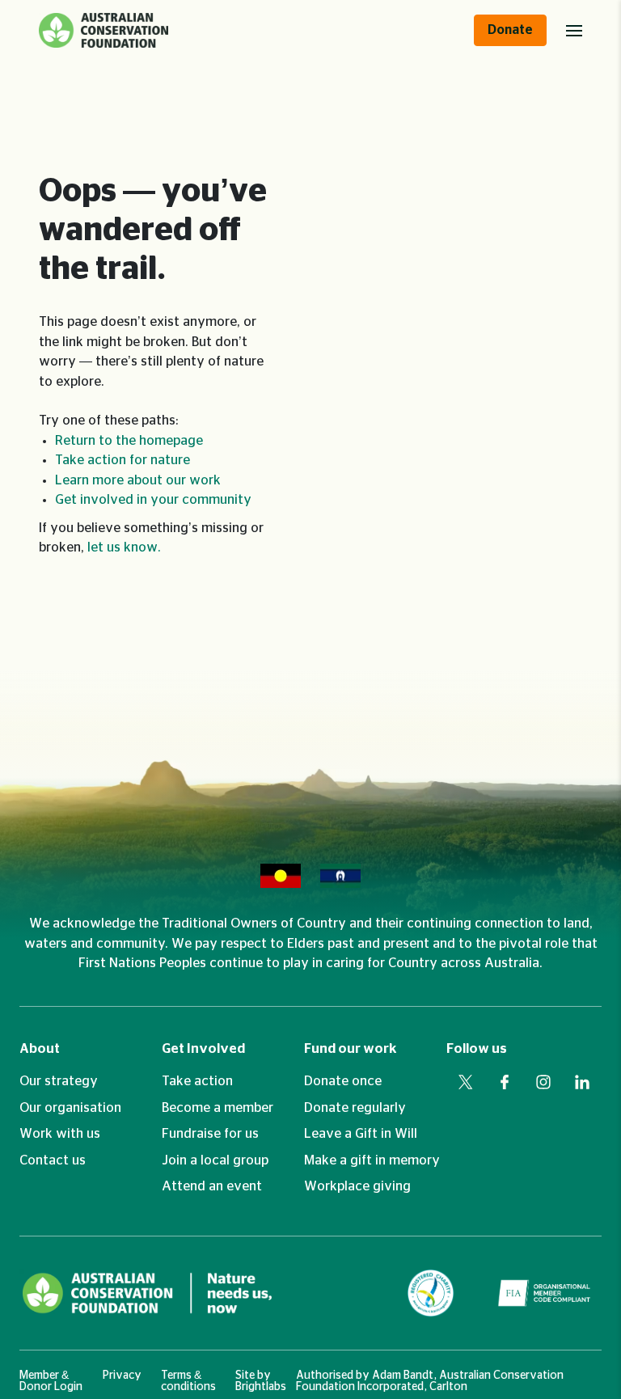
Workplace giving (357, 1186)
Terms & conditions (188, 1381)
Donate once (343, 1081)
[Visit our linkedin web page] (582, 1082)
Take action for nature (122, 460)
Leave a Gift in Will (360, 1133)
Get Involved (203, 1048)
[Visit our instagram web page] (543, 1082)
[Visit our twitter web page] (465, 1082)
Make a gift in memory (372, 1160)
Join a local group (215, 1160)
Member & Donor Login (50, 1381)
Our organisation (70, 1107)
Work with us (59, 1133)
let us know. (124, 547)
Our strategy (58, 1081)
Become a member (217, 1107)
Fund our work (350, 1048)
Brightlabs (260, 1387)
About (39, 1048)
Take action (197, 1081)
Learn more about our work (138, 480)
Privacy (122, 1375)
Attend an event (212, 1186)
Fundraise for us (210, 1133)
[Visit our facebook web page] (504, 1082)
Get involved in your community (153, 499)
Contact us (52, 1160)
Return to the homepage (129, 440)
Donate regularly (355, 1107)
